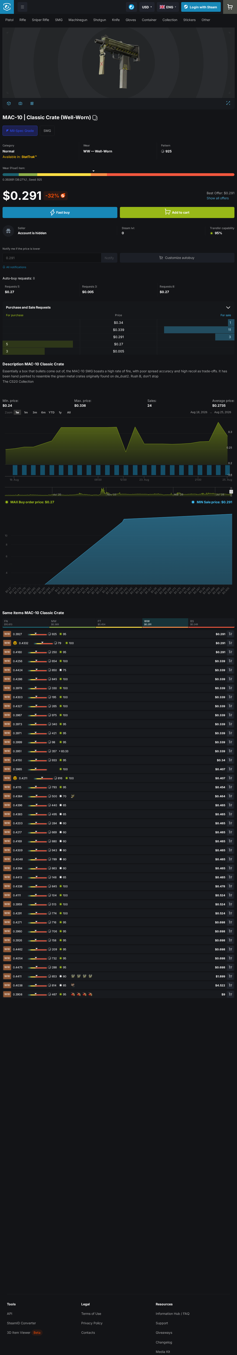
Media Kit (163, 1352)
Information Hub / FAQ (173, 1314)
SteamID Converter (21, 1323)
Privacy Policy (92, 1323)
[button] (9, 19)
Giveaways (164, 1332)
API (9, 1314)
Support (162, 1323)
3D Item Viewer (18, 1332)
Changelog (164, 1342)
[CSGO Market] (7, 7)
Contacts (88, 1332)
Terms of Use (91, 1314)
